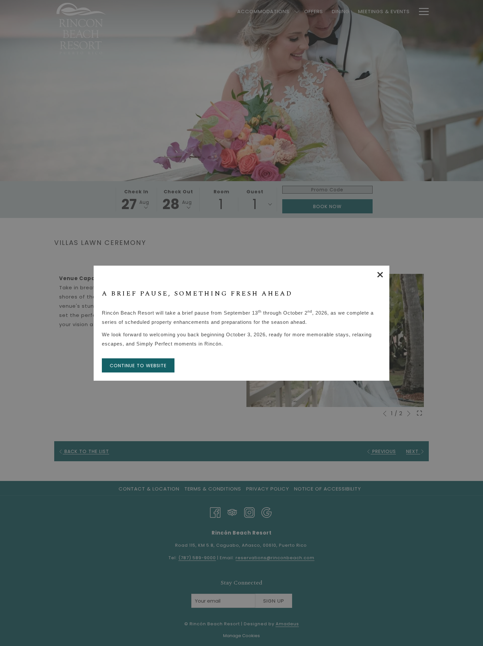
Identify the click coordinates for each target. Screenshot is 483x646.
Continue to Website (138, 365)
